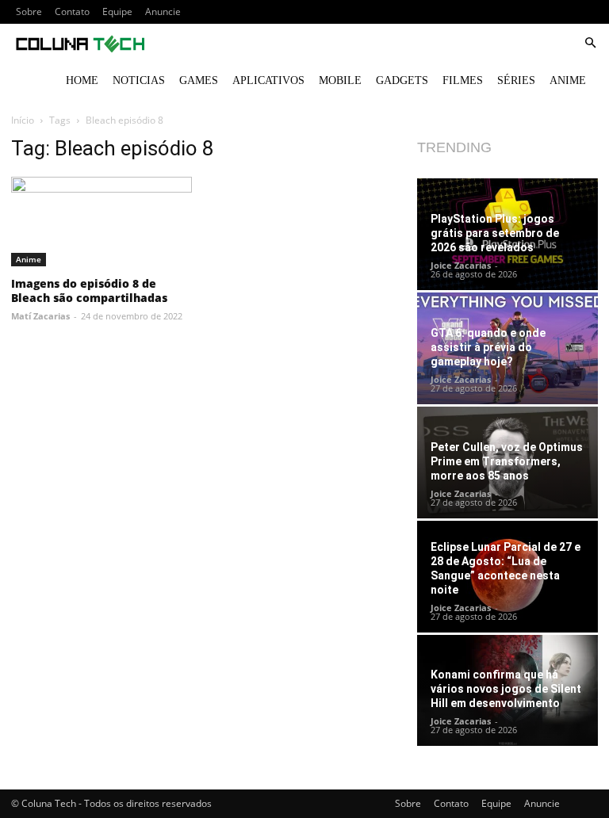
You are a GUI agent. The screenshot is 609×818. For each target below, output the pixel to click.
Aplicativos (268, 80)
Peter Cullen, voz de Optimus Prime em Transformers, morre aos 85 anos (507, 461)
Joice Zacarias (461, 265)
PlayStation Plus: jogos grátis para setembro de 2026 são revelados (495, 233)
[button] (590, 43)
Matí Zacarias (40, 316)
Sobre (29, 11)
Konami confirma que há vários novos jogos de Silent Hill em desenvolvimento (506, 688)
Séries (516, 80)
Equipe (117, 11)
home (82, 80)
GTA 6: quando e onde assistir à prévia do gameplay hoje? (488, 347)
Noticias (139, 80)
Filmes (462, 80)
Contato (72, 11)
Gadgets (402, 80)
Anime (568, 80)
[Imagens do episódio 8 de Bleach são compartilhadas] (101, 221)
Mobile (340, 80)
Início (22, 120)
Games (198, 80)
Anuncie (163, 11)
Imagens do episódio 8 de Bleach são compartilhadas (89, 290)
